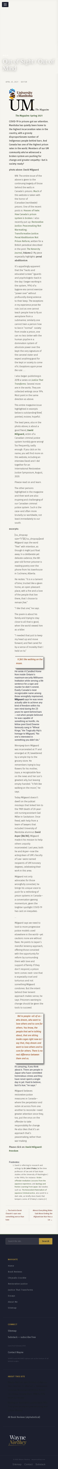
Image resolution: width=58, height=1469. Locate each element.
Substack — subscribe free (22, 1337)
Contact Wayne (15, 1352)
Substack (40, 1464)
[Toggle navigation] (5, 4)
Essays (11, 1296)
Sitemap (12, 1308)
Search (45, 1241)
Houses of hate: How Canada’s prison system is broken (27, 214)
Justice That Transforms (20, 1290)
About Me (13, 1302)
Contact (28, 1464)
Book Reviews (15, 1271)
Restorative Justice (18, 1283)
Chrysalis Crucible (17, 1278)
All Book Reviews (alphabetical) (24, 1417)
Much (36, 191)
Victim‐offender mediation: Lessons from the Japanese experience (30, 1181)
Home (11, 1266)
